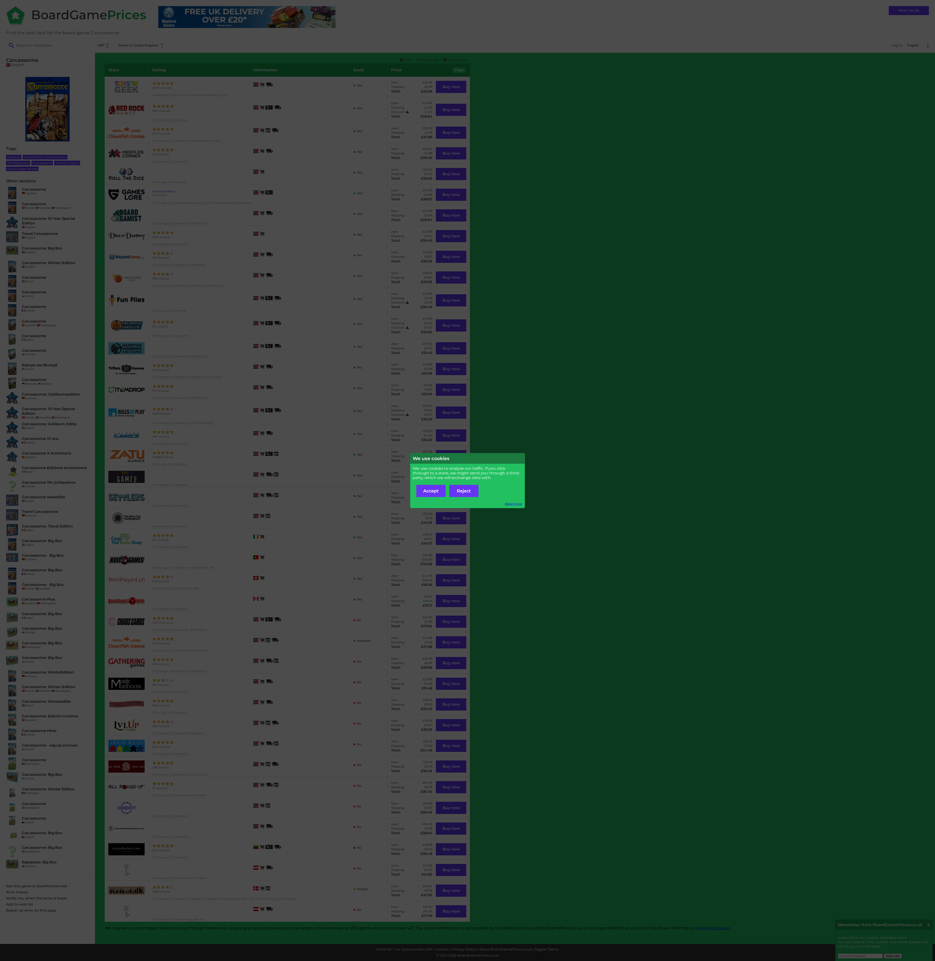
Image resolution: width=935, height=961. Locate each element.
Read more (513, 504)
